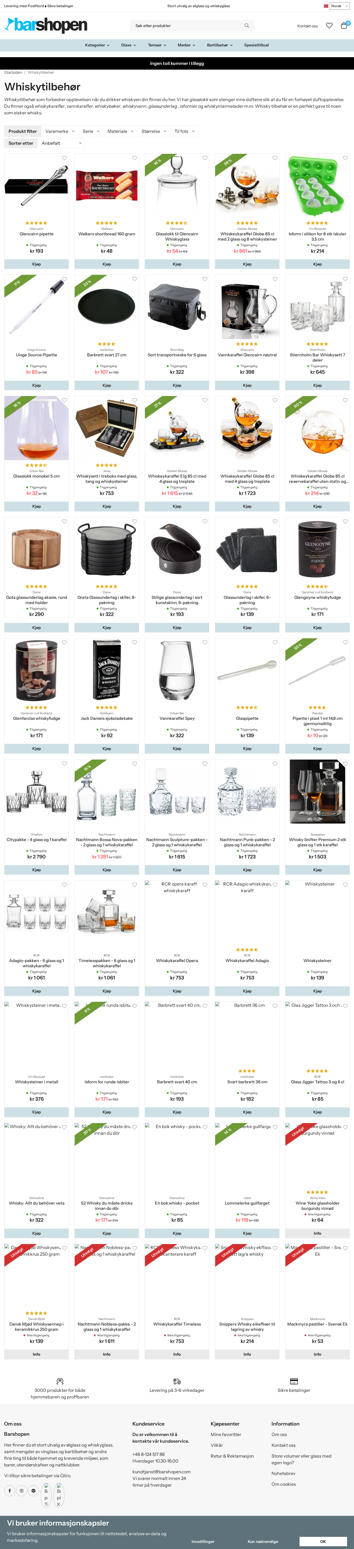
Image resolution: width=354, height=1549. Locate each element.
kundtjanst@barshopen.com (161, 1471)
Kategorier (95, 45)
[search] (246, 25)
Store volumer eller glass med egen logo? (302, 1459)
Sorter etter (21, 143)
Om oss (279, 1434)
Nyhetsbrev (283, 1473)
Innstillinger (203, 1541)
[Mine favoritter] (329, 25)
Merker (184, 45)
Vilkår (217, 1445)
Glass (126, 45)
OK (323, 1541)
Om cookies (284, 1484)
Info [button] (317, 1233)
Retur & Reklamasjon (232, 1456)
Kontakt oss (307, 26)
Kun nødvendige (263, 1541)
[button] (36, 264)
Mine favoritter (226, 1434)
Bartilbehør (217, 45)
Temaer (155, 45)
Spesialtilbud (256, 45)
